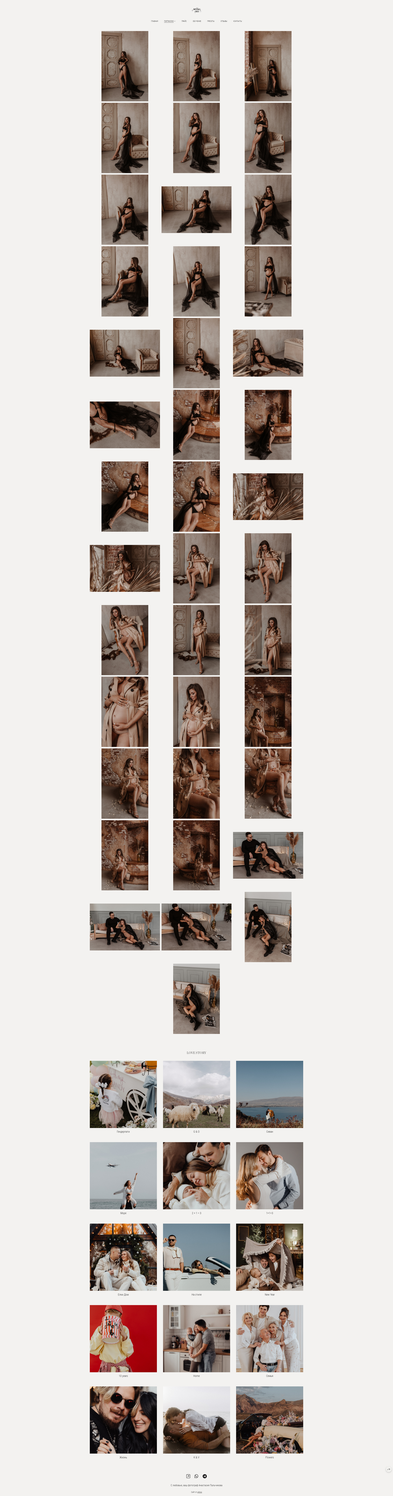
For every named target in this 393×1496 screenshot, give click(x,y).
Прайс (184, 21)
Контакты (237, 21)
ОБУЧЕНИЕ (197, 21)
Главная (154, 21)
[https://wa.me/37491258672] (196, 1476)
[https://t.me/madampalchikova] (205, 1476)
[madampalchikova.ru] (196, 10)
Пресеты (210, 21)
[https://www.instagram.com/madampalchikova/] (188, 1476)
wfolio (199, 1492)
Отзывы (224, 21)
